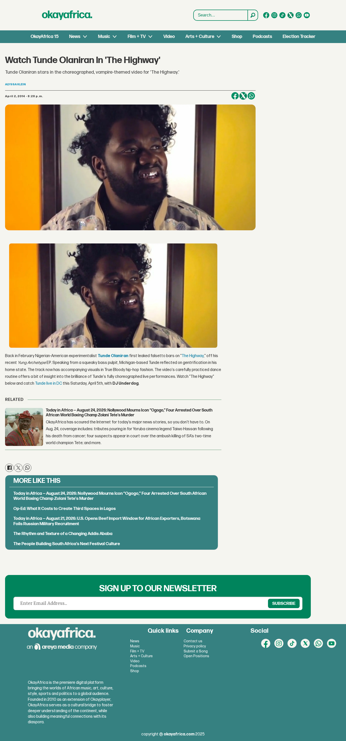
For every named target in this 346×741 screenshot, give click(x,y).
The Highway (193, 356)
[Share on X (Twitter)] (243, 96)
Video (169, 36)
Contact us (193, 641)
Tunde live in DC (48, 383)
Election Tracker (299, 36)
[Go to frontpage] (67, 15)
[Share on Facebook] (235, 96)
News (74, 36)
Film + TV (137, 36)
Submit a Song (196, 651)
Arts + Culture (199, 36)
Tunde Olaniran (113, 356)
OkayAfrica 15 (45, 36)
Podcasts (262, 36)
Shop (237, 36)
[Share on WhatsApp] (251, 96)
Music (104, 36)
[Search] (252, 15)
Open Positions (196, 656)
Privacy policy (195, 646)
